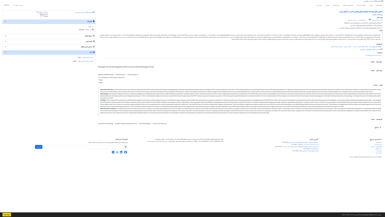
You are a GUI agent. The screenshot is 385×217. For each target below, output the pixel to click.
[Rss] (113, 152)
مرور (371, 5)
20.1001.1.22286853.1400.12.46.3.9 (370, 49)
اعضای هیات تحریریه (376, 146)
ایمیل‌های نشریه (314, 148)
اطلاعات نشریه (361, 5)
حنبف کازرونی (362, 20)
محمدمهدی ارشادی (377, 20)
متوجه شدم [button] (7, 214)
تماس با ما (319, 5)
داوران (328, 5)
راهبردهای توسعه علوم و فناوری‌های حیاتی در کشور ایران (361, 11)
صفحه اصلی (379, 5)
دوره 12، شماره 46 (42, 12)
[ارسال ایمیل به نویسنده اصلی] (371, 20)
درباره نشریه (378, 144)
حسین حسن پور (352, 20)
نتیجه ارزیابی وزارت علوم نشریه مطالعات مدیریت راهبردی (303, 142)
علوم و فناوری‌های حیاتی (375, 46)
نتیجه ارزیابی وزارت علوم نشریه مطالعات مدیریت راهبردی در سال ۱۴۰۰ (299, 146)
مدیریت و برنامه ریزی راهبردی (374, 55)
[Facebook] (126, 152)
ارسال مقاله (336, 5)
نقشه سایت (379, 152)
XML (89, 26)
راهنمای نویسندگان (348, 5)
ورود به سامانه (18, 5)
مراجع (377, 127)
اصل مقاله (85, 29)
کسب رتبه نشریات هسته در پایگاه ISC (305, 144)
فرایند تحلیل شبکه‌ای (336, 46)
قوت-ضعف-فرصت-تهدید (360, 46)
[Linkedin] (121, 152)
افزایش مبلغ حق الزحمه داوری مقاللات (308, 150)
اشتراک (38, 146)
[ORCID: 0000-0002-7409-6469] (369, 20)
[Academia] (117, 152)
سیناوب (352, 156)
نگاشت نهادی (347, 46)
